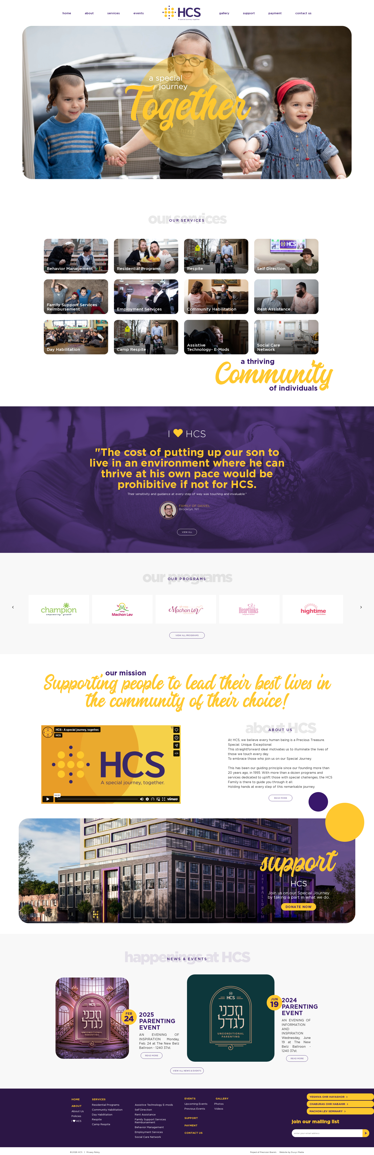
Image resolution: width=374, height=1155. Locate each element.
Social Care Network (148, 1141)
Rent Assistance (145, 1119)
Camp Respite (101, 1129)
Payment (275, 13)
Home (67, 13)
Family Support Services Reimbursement (150, 1125)
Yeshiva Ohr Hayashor (327, 1101)
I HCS (76, 1125)
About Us (77, 1115)
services (113, 13)
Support (249, 13)
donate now (299, 911)
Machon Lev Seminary (326, 1115)
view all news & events (187, 1075)
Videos (218, 1113)
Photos (219, 1108)
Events (138, 13)
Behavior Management (149, 1131)
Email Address (303, 1132)
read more (280, 803)
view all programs (187, 640)
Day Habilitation (102, 1119)
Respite (97, 1124)
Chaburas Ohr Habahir (328, 1108)
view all (187, 537)
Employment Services (149, 1136)
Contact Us (303, 13)
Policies (76, 1120)
